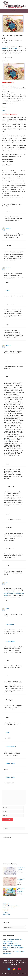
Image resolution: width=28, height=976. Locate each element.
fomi (22, 179)
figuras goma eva (8, 179)
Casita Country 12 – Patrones (11, 195)
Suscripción (6, 903)
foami (15, 179)
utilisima (6, 193)
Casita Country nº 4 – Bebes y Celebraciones (21, 890)
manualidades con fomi (12, 185)
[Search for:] (14, 828)
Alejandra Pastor (10, 763)
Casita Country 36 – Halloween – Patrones (21, 879)
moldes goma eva (12, 191)
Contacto (5, 912)
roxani (7, 290)
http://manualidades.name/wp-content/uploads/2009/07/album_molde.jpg (14, 593)
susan (7, 732)
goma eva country (19, 181)
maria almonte (10, 624)
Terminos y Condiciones (9, 908)
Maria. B (8, 228)
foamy (18, 179)
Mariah (4, 943)
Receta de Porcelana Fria (14, 945)
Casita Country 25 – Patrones (21, 868)
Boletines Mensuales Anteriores (11, 906)
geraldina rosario (10, 641)
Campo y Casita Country (10, 170)
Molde (3, 110)
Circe (7, 582)
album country (11, 174)
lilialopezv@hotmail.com (10, 440)
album (5, 174)
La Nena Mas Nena (11, 746)
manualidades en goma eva (9, 189)
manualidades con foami (8, 183)
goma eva (14, 48)
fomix (7, 181)
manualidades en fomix (16, 187)
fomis (3, 181)
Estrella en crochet (13, 943)
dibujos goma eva (12, 176)
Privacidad (5, 910)
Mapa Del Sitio (6, 914)
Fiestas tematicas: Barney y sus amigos (14, 197)
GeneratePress (23, 973)
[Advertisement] (14, 846)
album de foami (19, 174)
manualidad (5, 48)
